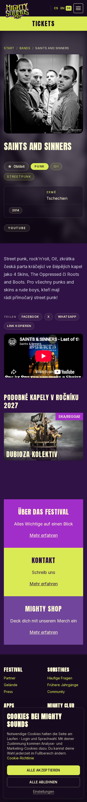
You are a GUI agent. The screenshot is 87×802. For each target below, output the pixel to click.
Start (9, 48)
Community (56, 692)
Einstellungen (43, 791)
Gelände (10, 685)
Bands (25, 48)
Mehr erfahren (43, 535)
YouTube (17, 228)
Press (8, 692)
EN (62, 8)
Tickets (43, 23)
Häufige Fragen (59, 678)
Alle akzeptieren (43, 770)
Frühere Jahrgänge (62, 685)
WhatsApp (67, 316)
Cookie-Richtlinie (20, 758)
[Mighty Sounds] (17, 11)
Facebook (30, 316)
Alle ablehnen (43, 782)
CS (56, 8)
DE (69, 8)
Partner (9, 678)
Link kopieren (19, 326)
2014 (15, 210)
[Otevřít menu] (78, 8)
